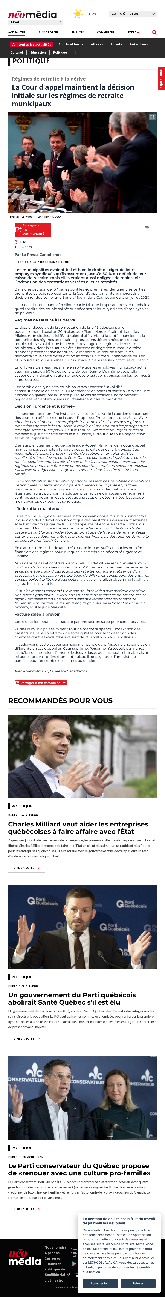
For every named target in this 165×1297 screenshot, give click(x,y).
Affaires (97, 44)
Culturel (17, 52)
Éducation (38, 52)
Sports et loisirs (71, 44)
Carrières (52, 1258)
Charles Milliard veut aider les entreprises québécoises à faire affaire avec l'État (78, 828)
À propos (52, 1253)
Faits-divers (139, 44)
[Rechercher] (154, 32)
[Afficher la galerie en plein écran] (152, 117)
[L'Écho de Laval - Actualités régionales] (32, 14)
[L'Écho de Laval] (24, 1263)
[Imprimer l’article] (147, 228)
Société (116, 44)
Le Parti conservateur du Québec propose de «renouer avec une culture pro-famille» (79, 1169)
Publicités (52, 1263)
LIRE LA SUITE (24, 868)
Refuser (138, 1283)
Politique (60, 52)
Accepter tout (100, 1283)
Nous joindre (55, 1247)
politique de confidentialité (118, 1267)
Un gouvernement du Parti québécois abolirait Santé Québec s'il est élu (72, 998)
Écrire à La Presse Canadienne (43, 262)
